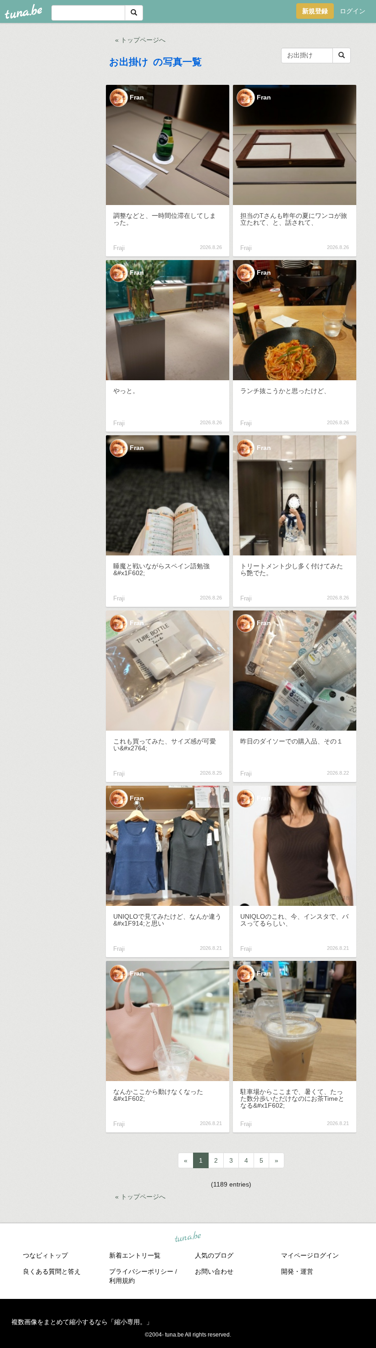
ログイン (352, 11)
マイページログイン (310, 1255)
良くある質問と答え (52, 1271)
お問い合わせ (214, 1271)
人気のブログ (214, 1255)
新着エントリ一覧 (134, 1255)
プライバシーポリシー (141, 1271)
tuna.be (187, 1237)
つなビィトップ (45, 1255)
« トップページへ (140, 40)
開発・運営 (297, 1271)
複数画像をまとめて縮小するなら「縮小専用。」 (82, 1322)
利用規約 (122, 1280)
